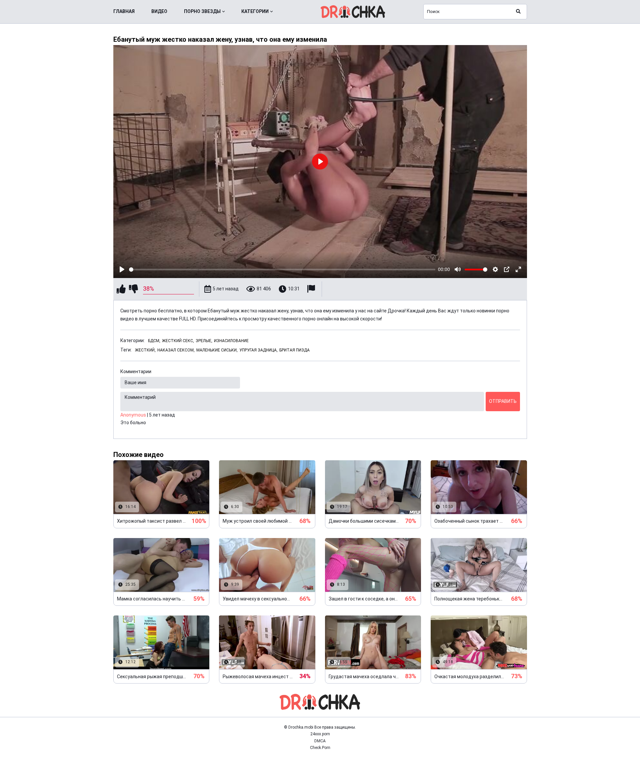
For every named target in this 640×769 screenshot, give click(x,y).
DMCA (320, 741)
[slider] (282, 269)
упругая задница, (258, 350)
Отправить (503, 401)
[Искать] (518, 12)
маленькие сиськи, (217, 350)
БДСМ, (154, 340)
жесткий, (145, 350)
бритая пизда (294, 350)
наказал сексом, (176, 350)
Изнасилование (231, 340)
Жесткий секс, (178, 340)
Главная (124, 11)
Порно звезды (202, 11)
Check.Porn (320, 747)
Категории (255, 11)
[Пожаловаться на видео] (312, 288)
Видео (159, 11)
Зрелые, (204, 340)
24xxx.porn (320, 734)
